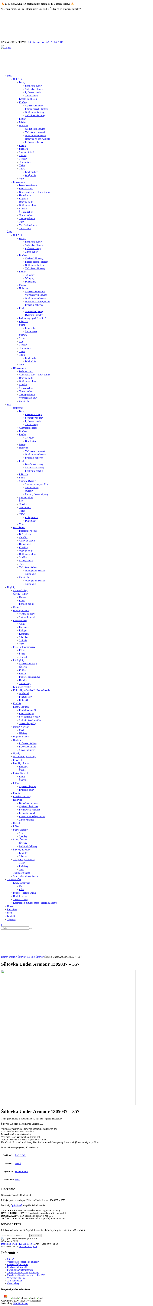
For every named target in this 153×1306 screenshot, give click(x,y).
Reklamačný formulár (17, 1267)
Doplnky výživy (21, 896)
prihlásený (17, 1205)
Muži (9, 75)
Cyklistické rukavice (28, 806)
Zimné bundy (31, 95)
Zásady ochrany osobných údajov (23, 1272)
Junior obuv (30, 574)
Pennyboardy (25, 697)
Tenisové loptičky (27, 723)
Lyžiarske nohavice (34, 142)
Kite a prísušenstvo (22, 687)
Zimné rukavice (26, 819)
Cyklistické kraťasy (34, 105)
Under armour (21, 1171)
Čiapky (22, 597)
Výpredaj (11, 919)
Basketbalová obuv (28, 185)
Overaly (29, 491)
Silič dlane (24, 637)
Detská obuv (19, 527)
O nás (10, 906)
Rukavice (17, 800)
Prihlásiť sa (35, 1235)
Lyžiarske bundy (33, 92)
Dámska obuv (19, 368)
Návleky (23, 733)
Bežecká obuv (26, 188)
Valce (21, 643)
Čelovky (23, 667)
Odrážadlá (24, 693)
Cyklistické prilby (27, 786)
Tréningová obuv (27, 218)
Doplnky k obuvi (21, 610)
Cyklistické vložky (28, 663)
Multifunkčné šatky (28, 846)
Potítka (22, 673)
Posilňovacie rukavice (29, 809)
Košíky (22, 670)
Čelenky (23, 843)
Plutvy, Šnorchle (21, 773)
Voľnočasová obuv (28, 567)
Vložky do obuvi (27, 613)
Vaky (21, 869)
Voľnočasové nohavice (36, 132)
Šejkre (22, 653)
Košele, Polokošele (28, 99)
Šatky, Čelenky (20, 839)
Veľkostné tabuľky (16, 1278)
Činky (22, 623)
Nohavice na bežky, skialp (37, 139)
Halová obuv (25, 195)
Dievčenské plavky (34, 464)
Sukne (22, 325)
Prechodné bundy (33, 85)
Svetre (22, 338)
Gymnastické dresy (28, 428)
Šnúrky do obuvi (27, 617)
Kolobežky (24, 700)
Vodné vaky (24, 683)
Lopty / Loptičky (21, 707)
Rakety (16, 793)
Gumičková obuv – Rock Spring (34, 192)
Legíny (22, 119)
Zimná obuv (25, 228)
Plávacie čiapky (26, 604)
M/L (17, 1155)
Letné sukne (31, 328)
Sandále (23, 208)
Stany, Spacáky (20, 829)
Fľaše (22, 650)
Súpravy (23, 155)
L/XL (23, 1155)
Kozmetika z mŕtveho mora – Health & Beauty (35, 903)
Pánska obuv (19, 182)
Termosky (24, 657)
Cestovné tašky (20, 590)
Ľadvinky (23, 866)
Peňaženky (18, 760)
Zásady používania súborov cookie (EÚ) (26, 1275)
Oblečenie (18, 79)
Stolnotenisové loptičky (30, 720)
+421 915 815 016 (54, 42)
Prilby (16, 783)
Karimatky (24, 633)
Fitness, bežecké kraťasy (36, 109)
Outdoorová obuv (27, 205)
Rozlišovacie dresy (22, 796)
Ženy (9, 232)
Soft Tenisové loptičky (29, 716)
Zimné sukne (31, 331)
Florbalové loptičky (28, 710)
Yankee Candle (20, 899)
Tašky (22, 863)
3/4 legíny (30, 275)
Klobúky (23, 853)
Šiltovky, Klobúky (21, 849)
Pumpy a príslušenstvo (29, 677)
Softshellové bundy (34, 89)
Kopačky (23, 198)
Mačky (22, 730)
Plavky (22, 145)
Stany (22, 833)
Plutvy (22, 776)
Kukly (22, 600)
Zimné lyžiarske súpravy (36, 494)
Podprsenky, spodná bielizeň (32, 318)
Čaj (20, 886)
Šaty (21, 341)
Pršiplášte (23, 148)
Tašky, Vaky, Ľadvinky (24, 859)
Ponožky (23, 766)
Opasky (16, 753)
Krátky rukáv (31, 172)
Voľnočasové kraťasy (35, 115)
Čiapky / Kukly (20, 594)
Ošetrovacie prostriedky (24, 756)
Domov (4, 957)
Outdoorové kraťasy (34, 112)
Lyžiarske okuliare (27, 743)
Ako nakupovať (14, 1280)
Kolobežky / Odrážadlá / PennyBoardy (31, 690)
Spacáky (23, 836)
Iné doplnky (19, 660)
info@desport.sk (36, 42)
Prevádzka (12, 909)
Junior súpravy (32, 487)
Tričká (22, 168)
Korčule (17, 703)
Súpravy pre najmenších (36, 484)
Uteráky (23, 680)
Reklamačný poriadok (17, 1264)
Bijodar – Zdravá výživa (24, 892)
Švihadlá (23, 640)
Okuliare (17, 740)
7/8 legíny (30, 278)
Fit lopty (23, 630)
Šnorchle (23, 780)
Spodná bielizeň (26, 152)
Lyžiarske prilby (26, 789)
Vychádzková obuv (28, 225)
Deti (9, 404)
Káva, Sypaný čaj (21, 883)
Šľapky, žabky (26, 212)
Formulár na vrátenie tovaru (20, 1270)
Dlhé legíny (30, 281)
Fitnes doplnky (20, 620)
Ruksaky (17, 823)
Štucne (22, 770)
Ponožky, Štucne (21, 763)
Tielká (22, 511)
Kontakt (11, 916)
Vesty (21, 178)
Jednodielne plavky (34, 311)
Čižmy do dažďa (27, 540)
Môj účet (11, 1259)
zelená (18, 1163)
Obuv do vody (26, 202)
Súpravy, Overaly (27, 481)
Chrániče (17, 607)
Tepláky (23, 158)
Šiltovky (23, 856)
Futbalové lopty (26, 713)
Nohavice (23, 125)
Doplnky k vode (21, 736)
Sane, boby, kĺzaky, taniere (25, 876)
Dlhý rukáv (30, 175)
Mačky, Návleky (21, 726)
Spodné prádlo (26, 497)
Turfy (21, 222)
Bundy (22, 82)
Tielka (22, 165)
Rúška (16, 826)
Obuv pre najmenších (35, 570)
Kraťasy (23, 102)
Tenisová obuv (26, 215)
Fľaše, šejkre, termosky (24, 647)
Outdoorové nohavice (35, 135)
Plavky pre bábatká (34, 471)
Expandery (24, 627)
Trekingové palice (21, 873)
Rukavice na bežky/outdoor (32, 816)
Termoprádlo (25, 162)
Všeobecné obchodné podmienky (23, 1261)
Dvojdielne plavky (34, 315)
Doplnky (11, 587)
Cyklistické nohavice (35, 129)
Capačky (23, 537)
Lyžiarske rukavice (28, 813)
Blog (9, 912)
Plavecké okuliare (27, 746)
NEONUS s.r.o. (20, 1303)
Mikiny (22, 122)
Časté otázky (13, 1283)
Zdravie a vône (14, 879)
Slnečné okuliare (27, 750)
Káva (21, 889)
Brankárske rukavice (29, 803)
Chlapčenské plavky (34, 467)
